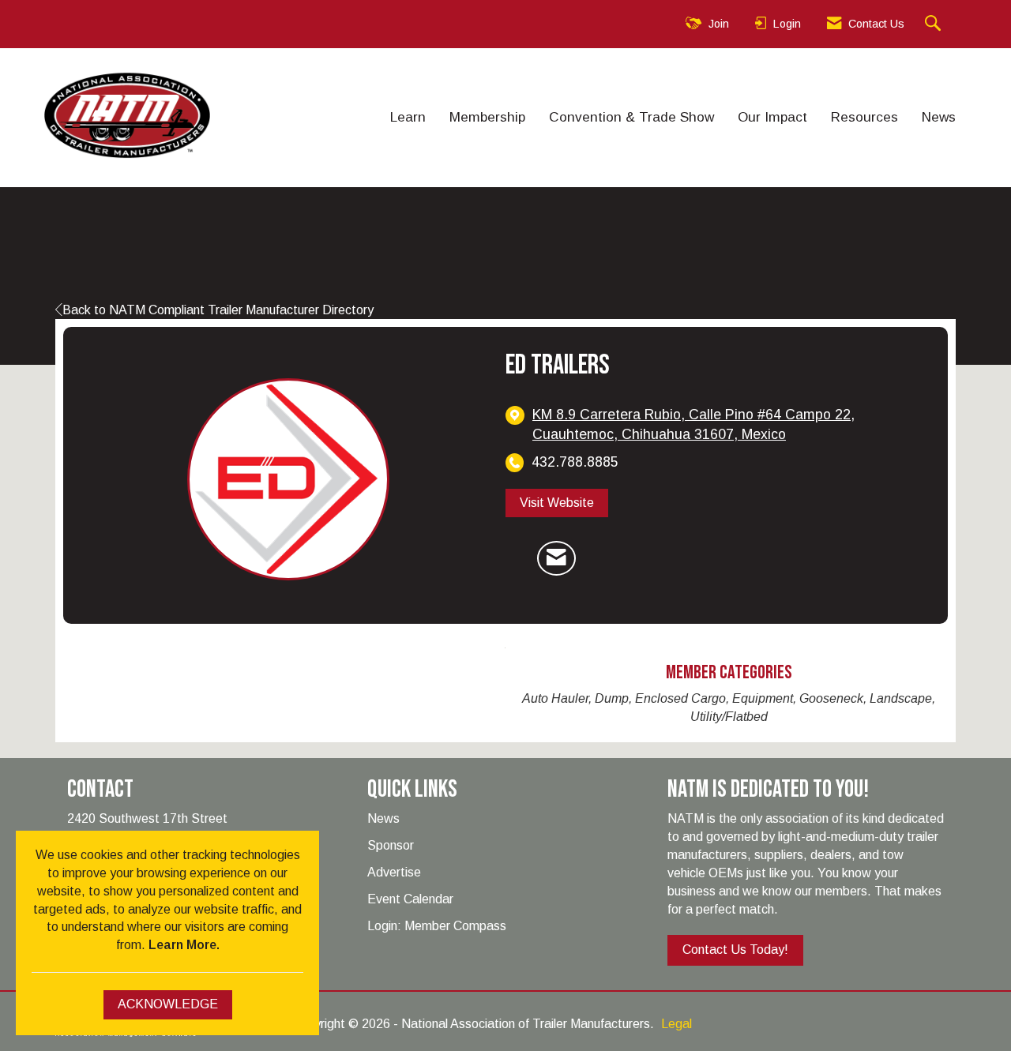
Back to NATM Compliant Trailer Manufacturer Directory (218, 310)
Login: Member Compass (436, 926)
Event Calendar (410, 899)
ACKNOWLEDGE (168, 1004)
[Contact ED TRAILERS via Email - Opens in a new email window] (556, 558)
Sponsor (390, 845)
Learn (408, 117)
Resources (864, 117)
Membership (487, 117)
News (939, 117)
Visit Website (557, 502)
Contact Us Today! (735, 949)
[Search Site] (935, 24)
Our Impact (772, 117)
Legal (676, 1023)
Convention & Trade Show (631, 117)
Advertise (394, 872)
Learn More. (184, 945)
